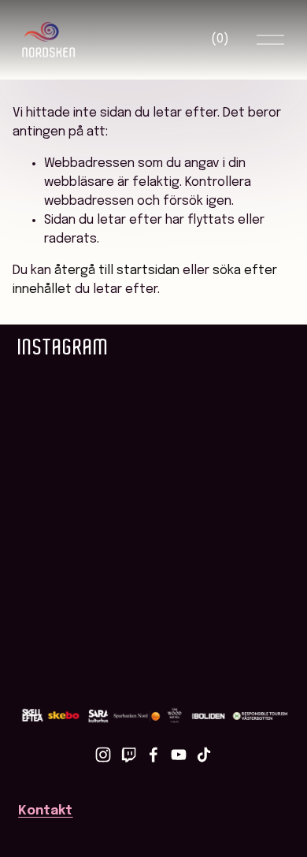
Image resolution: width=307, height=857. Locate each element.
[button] (52, 394)
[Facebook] (153, 754)
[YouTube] (179, 754)
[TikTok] (204, 754)
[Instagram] (103, 754)
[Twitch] (128, 754)
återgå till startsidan (116, 270)
